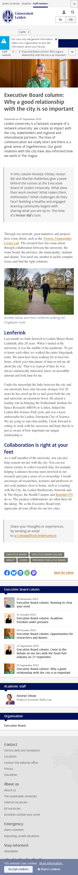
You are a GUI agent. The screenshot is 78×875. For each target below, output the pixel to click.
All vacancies (12, 809)
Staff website (6, 53)
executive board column (47, 554)
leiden (23, 560)
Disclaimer (10, 775)
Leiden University (11, 3)
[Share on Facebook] (7, 573)
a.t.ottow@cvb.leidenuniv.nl (35, 535)
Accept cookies (18, 869)
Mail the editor (64, 573)
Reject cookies (50, 869)
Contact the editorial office (21, 763)
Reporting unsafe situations (21, 836)
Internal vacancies (15, 802)
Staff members (40, 3)
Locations (10, 757)
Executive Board (15, 726)
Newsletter (11, 851)
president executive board (49, 560)
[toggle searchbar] (72, 12)
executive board (16, 554)
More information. (51, 863)
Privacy (8, 769)
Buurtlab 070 (64, 494)
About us (10, 790)
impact (10, 560)
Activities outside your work (22, 815)
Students (26, 3)
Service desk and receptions (22, 750)
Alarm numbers (14, 830)
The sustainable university (20, 796)
